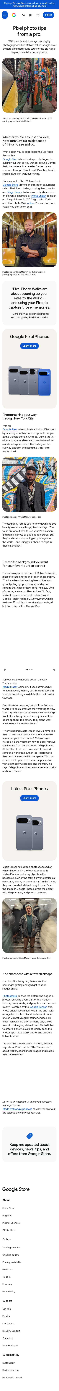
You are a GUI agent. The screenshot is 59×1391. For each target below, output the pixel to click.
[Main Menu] (5, 15)
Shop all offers (39, 6)
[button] (24, 15)
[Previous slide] (4, 669)
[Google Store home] (13, 15)
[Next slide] (54, 669)
